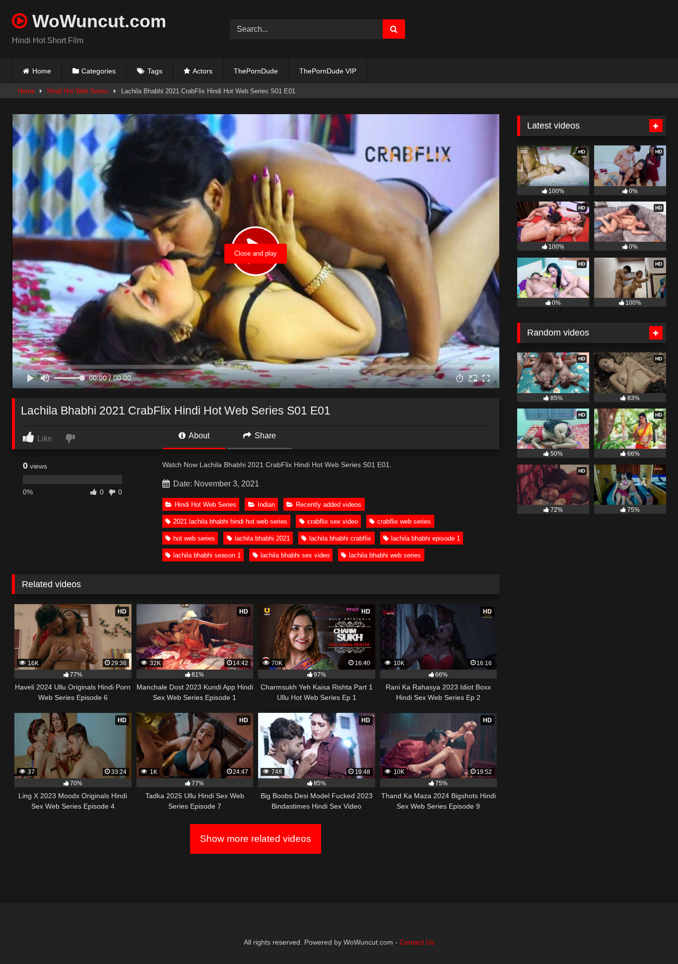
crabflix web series (404, 521)
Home (41, 71)
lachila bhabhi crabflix (340, 538)
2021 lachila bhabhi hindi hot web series (230, 521)
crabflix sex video (332, 521)
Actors (202, 71)
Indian (266, 504)
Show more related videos (255, 838)
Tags (154, 71)
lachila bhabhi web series (385, 555)
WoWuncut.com (96, 21)
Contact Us (417, 942)
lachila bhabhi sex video (295, 555)
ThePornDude (256, 71)
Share (264, 435)
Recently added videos (328, 504)
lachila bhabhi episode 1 (425, 538)
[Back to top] (647, 934)
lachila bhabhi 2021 (262, 538)
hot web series (194, 538)
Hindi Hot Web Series (78, 91)
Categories (98, 71)
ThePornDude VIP (327, 71)
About (198, 435)
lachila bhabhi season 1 (207, 555)
